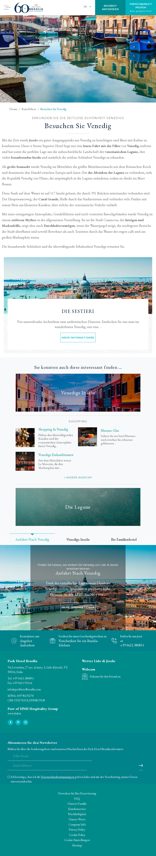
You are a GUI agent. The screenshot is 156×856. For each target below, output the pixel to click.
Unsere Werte (77, 819)
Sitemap (77, 845)
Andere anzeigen (79, 477)
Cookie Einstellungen (77, 840)
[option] (78, 59)
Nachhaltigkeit (77, 814)
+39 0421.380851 (23, 678)
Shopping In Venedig (53, 429)
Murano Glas (110, 430)
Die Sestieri (78, 311)
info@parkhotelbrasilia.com (24, 689)
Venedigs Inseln (78, 392)
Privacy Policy (77, 830)
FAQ (77, 798)
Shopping (78, 421)
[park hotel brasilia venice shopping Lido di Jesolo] (25, 437)
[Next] (148, 587)
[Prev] (7, 587)
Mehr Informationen (78, 337)
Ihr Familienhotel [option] (124, 539)
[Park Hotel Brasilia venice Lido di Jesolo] (78, 285)
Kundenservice (77, 809)
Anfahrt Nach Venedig (78, 573)
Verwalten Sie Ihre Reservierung (77, 793)
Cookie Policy (77, 835)
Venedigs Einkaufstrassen (55, 455)
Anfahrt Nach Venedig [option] (32, 539)
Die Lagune (78, 507)
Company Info (77, 824)
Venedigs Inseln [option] (78, 539)
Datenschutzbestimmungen (57, 777)
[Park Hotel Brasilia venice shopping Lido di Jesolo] (25, 461)
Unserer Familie (77, 804)
